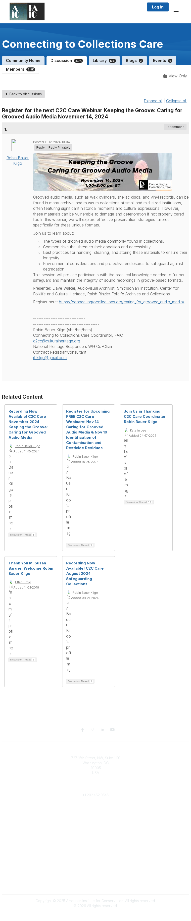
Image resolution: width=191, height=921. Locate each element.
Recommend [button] (175, 127)
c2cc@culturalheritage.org (56, 340)
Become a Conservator (96, 849)
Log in (158, 6)
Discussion (66, 60)
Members (20, 69)
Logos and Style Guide (95, 879)
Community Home (23, 60)
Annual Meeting (95, 840)
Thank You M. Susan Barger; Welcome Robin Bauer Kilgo (30, 568)
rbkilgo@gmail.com (50, 357)
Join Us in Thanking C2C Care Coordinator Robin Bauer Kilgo (145, 416)
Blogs (134, 60)
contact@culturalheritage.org (95, 788)
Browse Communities (96, 815)
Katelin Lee (138, 430)
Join (95, 830)
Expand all (153, 100)
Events (162, 60)
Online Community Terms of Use (95, 874)
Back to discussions (25, 94)
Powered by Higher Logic (95, 914)
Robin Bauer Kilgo (27, 446)
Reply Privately (59, 147)
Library (104, 60)
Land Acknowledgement (95, 869)
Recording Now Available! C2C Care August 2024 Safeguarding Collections (85, 573)
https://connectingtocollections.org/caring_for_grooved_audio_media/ (121, 301)
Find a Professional (95, 844)
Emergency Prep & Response (95, 854)
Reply (40, 147)
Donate (95, 835)
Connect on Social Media (95, 884)
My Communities (95, 810)
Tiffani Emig (23, 582)
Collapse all (176, 100)
